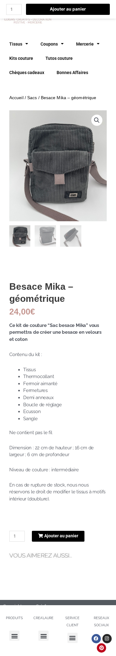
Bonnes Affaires (72, 72)
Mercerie (85, 44)
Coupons (49, 44)
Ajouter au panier (68, 9)
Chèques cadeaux (26, 72)
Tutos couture (59, 58)
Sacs (32, 97)
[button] (96, 120)
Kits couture (21, 58)
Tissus (15, 44)
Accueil (16, 97)
